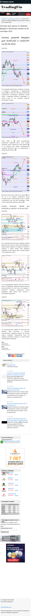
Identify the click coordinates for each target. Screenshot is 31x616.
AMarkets (10, 478)
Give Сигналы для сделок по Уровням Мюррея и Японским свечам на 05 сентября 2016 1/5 (2, 343)
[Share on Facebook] (9, 355)
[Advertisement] (15, 579)
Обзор (16, 474)
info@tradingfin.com (6, 607)
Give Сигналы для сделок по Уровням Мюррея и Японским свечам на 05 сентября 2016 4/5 (6, 343)
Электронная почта (7, 528)
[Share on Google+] (12, 355)
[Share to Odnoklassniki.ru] (15, 355)
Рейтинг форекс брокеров (8, 471)
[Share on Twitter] (18, 355)
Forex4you (11, 483)
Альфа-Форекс (12, 493)
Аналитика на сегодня (13, 18)
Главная (4, 18)
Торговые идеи (11, 365)
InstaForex (11, 488)
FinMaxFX (10, 472)
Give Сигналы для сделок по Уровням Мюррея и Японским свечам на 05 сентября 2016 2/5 (3, 343)
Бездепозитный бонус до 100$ (11, 441)
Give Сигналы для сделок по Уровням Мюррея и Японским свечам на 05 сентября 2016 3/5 (4, 343)
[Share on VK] (21, 355)
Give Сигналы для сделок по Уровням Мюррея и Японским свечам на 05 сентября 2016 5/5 (7, 343)
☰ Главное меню (7, 2)
